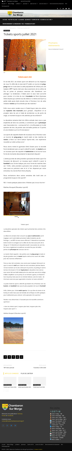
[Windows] (66, 8)
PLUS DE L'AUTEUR (27, 373)
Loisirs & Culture (43, 3)
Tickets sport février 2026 (10, 387)
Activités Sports (7, 385)
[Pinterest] (13, 357)
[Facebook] (60, 8)
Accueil (3, 3)
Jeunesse (25, 3)
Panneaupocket (5, 6)
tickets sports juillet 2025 (24, 387)
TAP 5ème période (9, 367)
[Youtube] (69, 8)
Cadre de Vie (33, 3)
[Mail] (63, 8)
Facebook (10, 415)
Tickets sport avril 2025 (39, 387)
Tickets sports (12, 28)
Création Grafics (38, 449)
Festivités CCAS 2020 (40, 367)
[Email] (21, 357)
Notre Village (11, 3)
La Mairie (18, 3)
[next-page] (7, 391)
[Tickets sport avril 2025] (39, 381)
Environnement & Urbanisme (57, 3)
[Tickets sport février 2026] (10, 381)
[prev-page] (5, 391)
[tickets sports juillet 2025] (24, 381)
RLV (66, 3)
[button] (57, 8)
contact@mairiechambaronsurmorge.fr (13, 421)
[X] (9, 357)
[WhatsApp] (17, 357)
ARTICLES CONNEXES (12, 373)
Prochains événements (54, 44)
